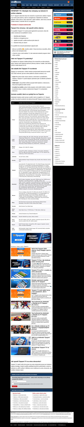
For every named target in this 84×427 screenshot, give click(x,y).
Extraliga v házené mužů (59, 140)
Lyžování (57, 80)
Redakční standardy (21, 424)
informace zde (33, 418)
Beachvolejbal (58, 99)
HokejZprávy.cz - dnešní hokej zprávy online (21, 400)
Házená (56, 86)
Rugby (56, 103)
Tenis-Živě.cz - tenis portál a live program (20, 402)
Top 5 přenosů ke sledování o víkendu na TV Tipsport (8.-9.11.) (40, 314)
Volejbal (56, 84)
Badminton (57, 101)
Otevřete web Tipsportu (20, 36)
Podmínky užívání (29, 424)
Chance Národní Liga (59, 112)
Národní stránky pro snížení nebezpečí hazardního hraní (58, 422)
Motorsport (57, 72)
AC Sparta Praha (58, 118)
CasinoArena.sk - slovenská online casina (40, 406)
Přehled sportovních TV (59, 163)
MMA (56, 70)
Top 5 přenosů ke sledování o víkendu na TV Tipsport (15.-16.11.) (40, 303)
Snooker (56, 97)
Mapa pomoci (45, 422)
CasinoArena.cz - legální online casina (40, 395)
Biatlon (56, 78)
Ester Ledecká (58, 132)
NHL (56, 128)
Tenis (56, 66)
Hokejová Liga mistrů (59, 134)
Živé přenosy (57, 60)
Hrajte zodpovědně (14, 416)
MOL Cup (57, 114)
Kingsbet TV (43, 7)
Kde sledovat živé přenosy (60, 105)
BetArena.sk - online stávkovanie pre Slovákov (21, 406)
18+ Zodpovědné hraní (52, 424)
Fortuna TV (18, 7)
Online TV (48, 7)
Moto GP (57, 126)
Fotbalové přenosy (58, 136)
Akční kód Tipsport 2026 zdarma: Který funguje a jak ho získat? (41, 250)
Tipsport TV (13, 7)
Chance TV (28, 7)
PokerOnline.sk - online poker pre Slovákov (41, 408)
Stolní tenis (57, 88)
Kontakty (15, 424)
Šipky (56, 76)
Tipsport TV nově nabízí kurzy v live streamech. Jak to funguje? (41, 291)
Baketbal (57, 68)
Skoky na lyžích (58, 82)
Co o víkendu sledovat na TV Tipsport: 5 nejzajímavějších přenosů (40, 327)
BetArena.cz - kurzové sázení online (19, 395)
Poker (56, 95)
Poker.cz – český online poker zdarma (40, 404)
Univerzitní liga (58, 124)
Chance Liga (57, 110)
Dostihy (56, 90)
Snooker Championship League (61, 116)
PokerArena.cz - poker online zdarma (40, 402)
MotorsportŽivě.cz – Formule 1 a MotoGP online (21, 404)
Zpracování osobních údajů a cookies (40, 424)
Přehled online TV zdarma (60, 161)
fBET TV (38, 7)
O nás (11, 424)
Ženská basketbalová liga (60, 142)
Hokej (56, 64)
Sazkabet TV (34, 7)
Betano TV (23, 7)
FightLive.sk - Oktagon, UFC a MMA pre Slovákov (22, 408)
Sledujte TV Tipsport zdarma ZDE (21, 24)
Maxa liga (57, 122)
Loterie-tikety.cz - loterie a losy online (39, 400)
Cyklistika (57, 74)
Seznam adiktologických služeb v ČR (35, 422)
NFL (56, 130)
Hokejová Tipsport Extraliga (60, 120)
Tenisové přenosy (58, 138)
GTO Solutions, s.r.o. (62, 424)
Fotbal (56, 62)
